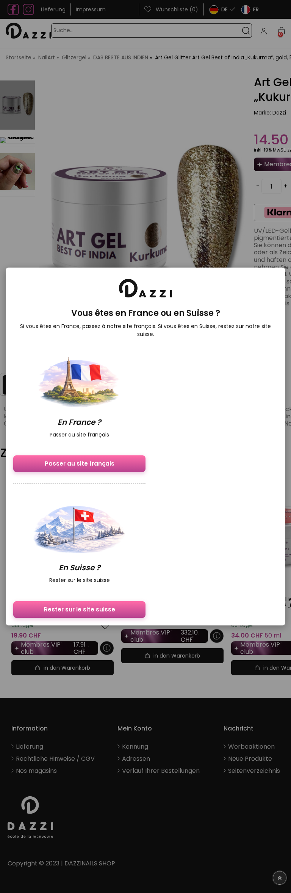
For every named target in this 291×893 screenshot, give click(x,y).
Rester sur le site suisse (79, 609)
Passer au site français (79, 463)
